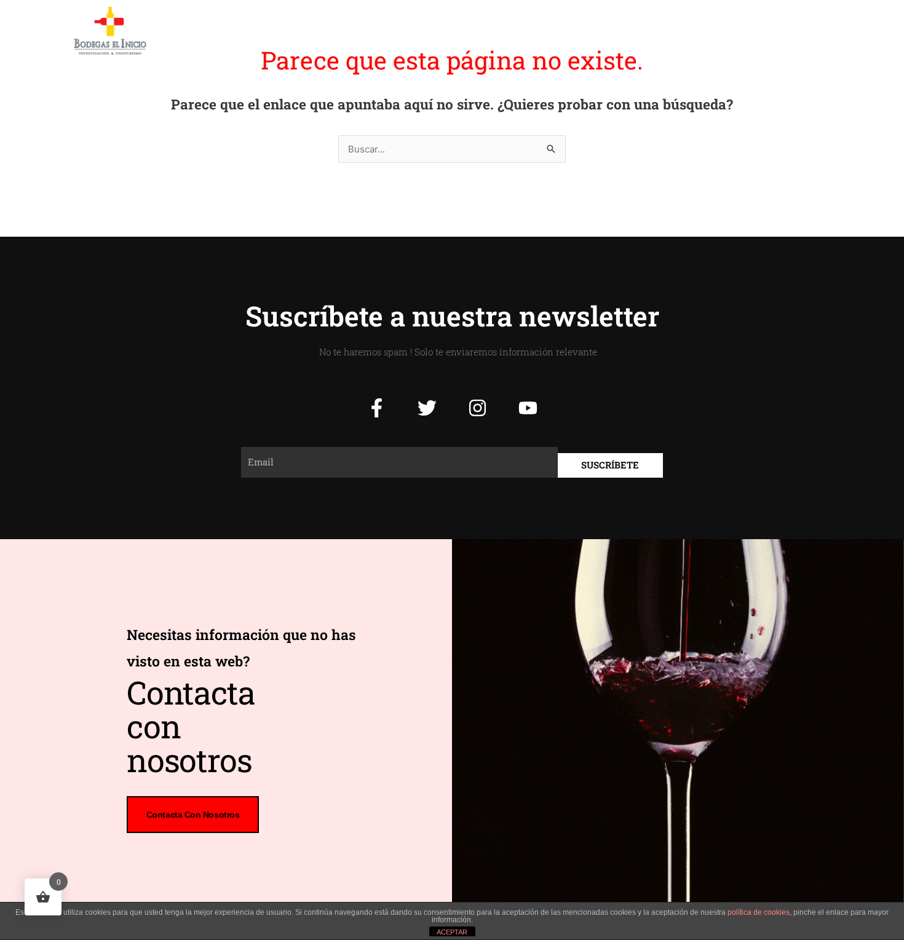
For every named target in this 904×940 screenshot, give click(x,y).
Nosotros (401, 31)
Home (275, 31)
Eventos (531, 31)
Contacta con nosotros (193, 815)
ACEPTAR (452, 932)
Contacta (698, 31)
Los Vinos (467, 31)
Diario (587, 31)
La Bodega (334, 31)
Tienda (639, 31)
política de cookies (759, 912)
